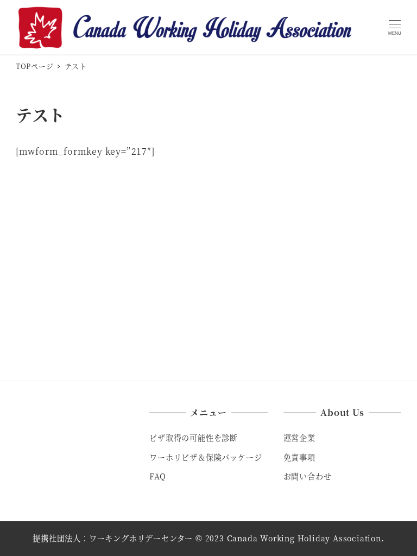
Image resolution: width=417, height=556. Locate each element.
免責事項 (299, 457)
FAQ (157, 476)
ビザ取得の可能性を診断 (193, 437)
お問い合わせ (307, 476)
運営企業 (299, 437)
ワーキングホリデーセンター (141, 538)
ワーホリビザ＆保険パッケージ (205, 457)
